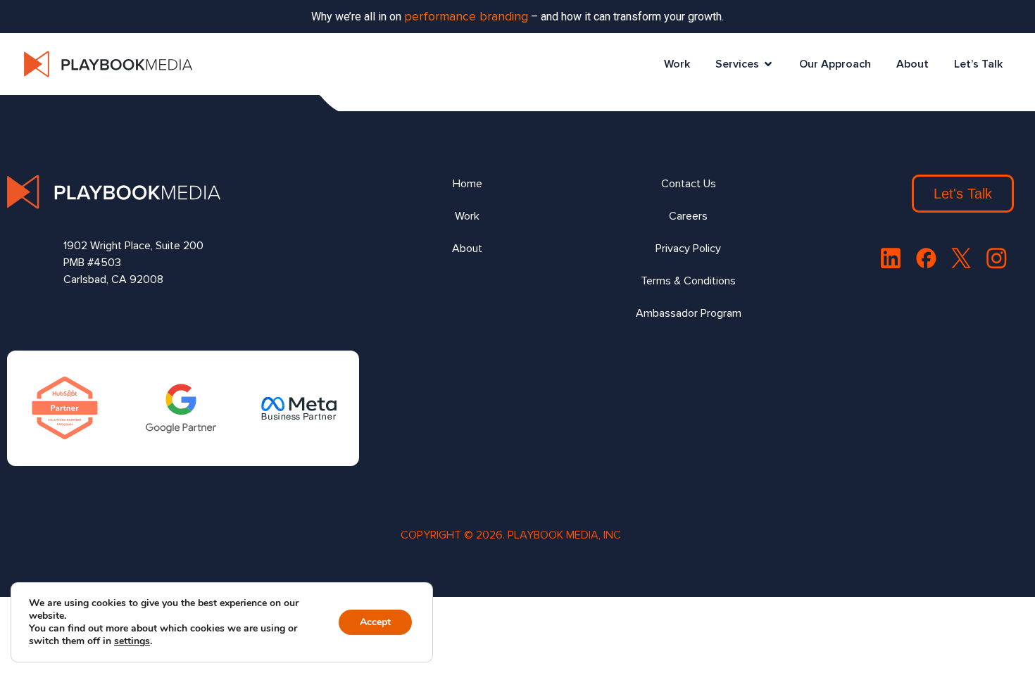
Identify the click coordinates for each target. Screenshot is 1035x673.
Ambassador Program (688, 313)
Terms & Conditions (688, 281)
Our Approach (835, 64)
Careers (688, 216)
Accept (375, 622)
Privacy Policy (688, 248)
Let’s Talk (978, 64)
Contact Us (688, 184)
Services (737, 64)
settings (132, 641)
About (912, 64)
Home (467, 184)
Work (677, 64)
